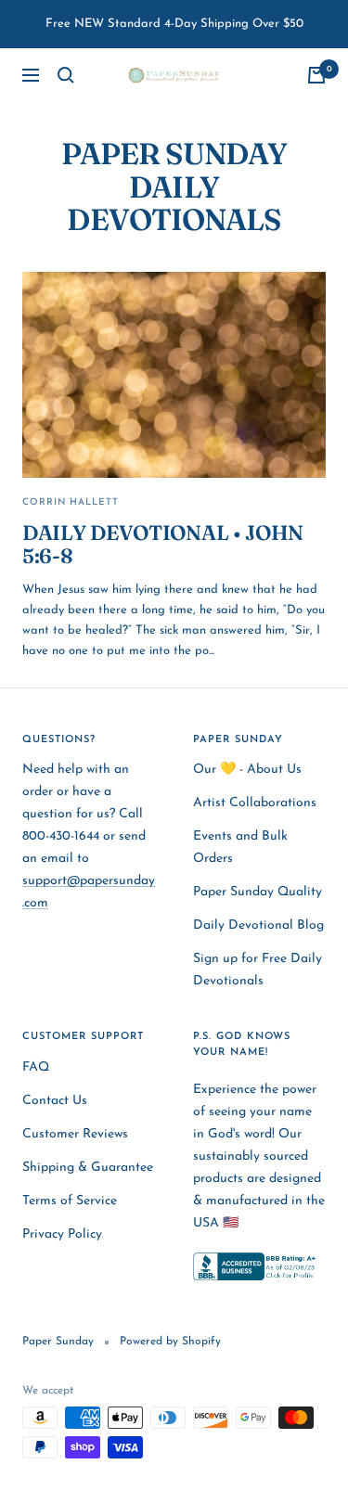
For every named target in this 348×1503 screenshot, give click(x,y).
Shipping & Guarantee (87, 1168)
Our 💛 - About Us (247, 770)
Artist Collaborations (254, 803)
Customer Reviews (75, 1134)
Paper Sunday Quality (257, 892)
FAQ (35, 1067)
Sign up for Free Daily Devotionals (257, 970)
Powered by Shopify (170, 1341)
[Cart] (316, 75)
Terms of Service (69, 1201)
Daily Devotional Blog (258, 925)
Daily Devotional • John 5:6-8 (162, 545)
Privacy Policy (62, 1234)
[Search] (66, 75)
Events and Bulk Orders (240, 847)
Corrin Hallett (70, 502)
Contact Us (54, 1101)
